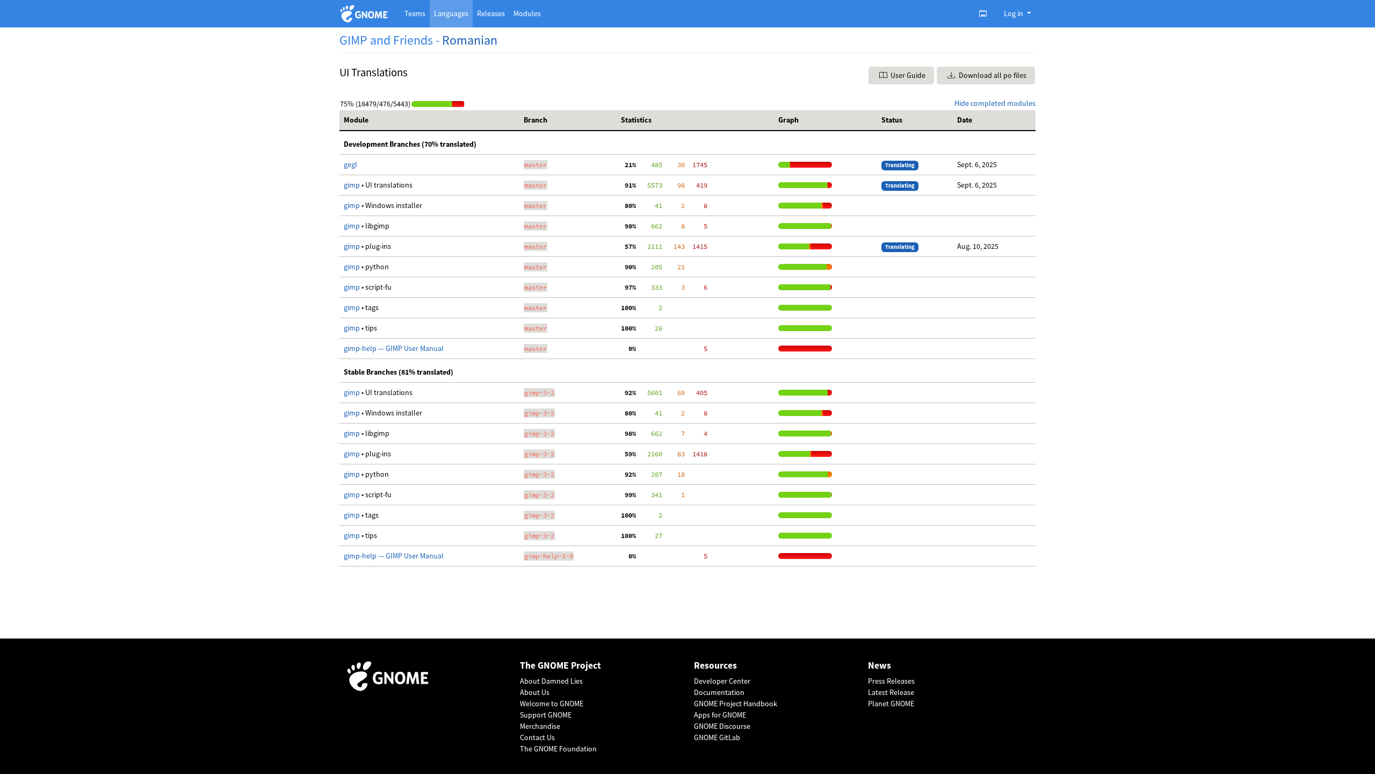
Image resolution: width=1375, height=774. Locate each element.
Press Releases (891, 681)
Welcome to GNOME (551, 703)
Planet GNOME (891, 703)
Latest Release (891, 692)
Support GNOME (545, 715)
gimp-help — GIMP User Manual (394, 348)
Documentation (719, 692)
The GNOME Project (560, 665)
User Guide (907, 75)
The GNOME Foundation (558, 749)
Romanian (469, 40)
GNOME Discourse (722, 726)
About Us (534, 692)
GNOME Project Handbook (735, 703)
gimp (352, 185)
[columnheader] (429, 120)
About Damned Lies (551, 681)
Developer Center (722, 681)
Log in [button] (1014, 13)
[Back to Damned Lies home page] (365, 13)
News (879, 665)
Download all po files (991, 75)
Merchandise (540, 726)
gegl (350, 164)
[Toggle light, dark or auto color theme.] (986, 13)
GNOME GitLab (717, 737)
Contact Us (537, 737)
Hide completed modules (995, 103)
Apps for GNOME (720, 715)
